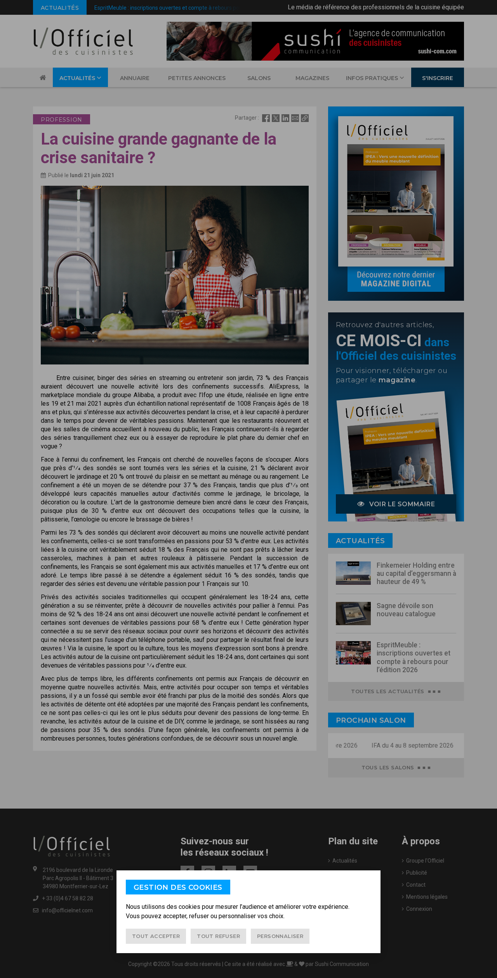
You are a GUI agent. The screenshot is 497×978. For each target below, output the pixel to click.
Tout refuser (218, 936)
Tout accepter (156, 936)
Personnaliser (280, 936)
